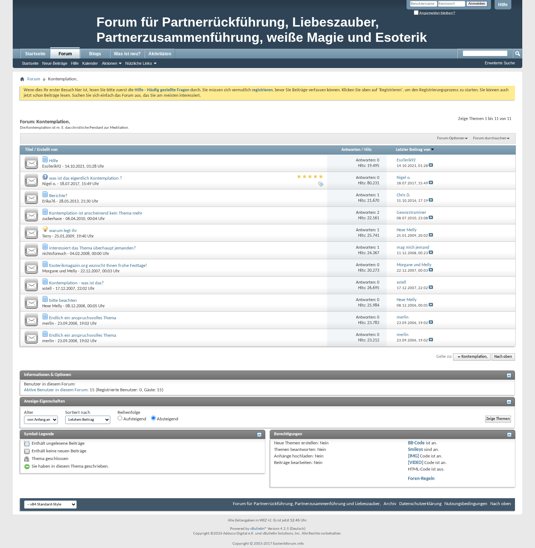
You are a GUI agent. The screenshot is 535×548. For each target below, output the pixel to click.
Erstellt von (47, 150)
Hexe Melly (52, 306)
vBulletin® (258, 529)
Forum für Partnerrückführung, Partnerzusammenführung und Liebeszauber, (307, 503)
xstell (47, 289)
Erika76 (48, 201)
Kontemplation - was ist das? (76, 283)
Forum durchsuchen (489, 138)
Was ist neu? (127, 53)
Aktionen (109, 63)
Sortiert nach (77, 412)
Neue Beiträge (54, 63)
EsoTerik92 (51, 166)
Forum (65, 53)
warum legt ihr (63, 230)
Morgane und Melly (59, 271)
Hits (368, 150)
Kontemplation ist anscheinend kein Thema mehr (96, 213)
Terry (46, 236)
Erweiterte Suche (500, 63)
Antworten (350, 150)
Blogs (95, 53)
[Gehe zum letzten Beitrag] (431, 166)
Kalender (90, 63)
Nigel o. (49, 184)
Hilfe (503, 4)
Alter (28, 412)
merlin (48, 323)
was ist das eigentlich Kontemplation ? (85, 178)
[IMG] (413, 456)
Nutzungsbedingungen (465, 503)
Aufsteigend (134, 419)
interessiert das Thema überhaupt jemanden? (92, 248)
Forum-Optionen (450, 138)
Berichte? (58, 195)
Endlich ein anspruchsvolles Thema (82, 318)
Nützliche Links (138, 63)
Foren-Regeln (421, 478)
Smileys (415, 449)
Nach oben (503, 357)
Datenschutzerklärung (420, 503)
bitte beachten (63, 300)
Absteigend (167, 419)
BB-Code (416, 443)
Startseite (35, 53)
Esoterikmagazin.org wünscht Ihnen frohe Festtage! (98, 265)
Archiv (390, 503)
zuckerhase (52, 219)
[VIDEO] (415, 462)
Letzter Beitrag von (413, 150)
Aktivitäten (159, 53)
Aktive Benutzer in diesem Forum (55, 390)
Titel (29, 150)
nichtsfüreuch (54, 254)
